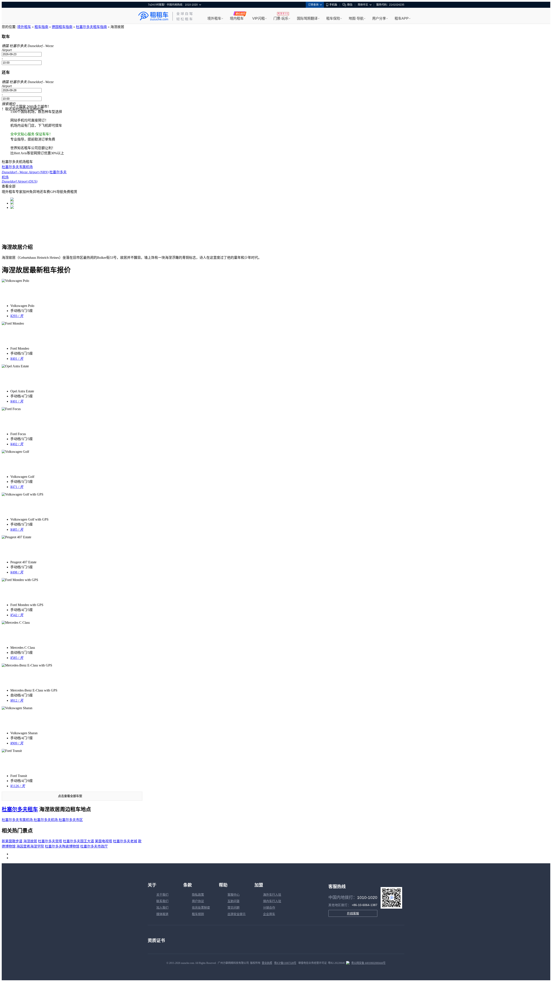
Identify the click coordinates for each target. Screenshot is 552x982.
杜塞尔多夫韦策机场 (18, 820)
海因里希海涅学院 (30, 846)
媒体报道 (162, 914)
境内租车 (237, 18)
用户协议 (198, 901)
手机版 (333, 4)
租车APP (402, 18)
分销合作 (269, 907)
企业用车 (269, 914)
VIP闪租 (258, 18)
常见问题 (233, 907)
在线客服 (353, 913)
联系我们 (162, 901)
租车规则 (198, 914)
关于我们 (162, 894)
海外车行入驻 (272, 894)
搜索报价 (9, 104)
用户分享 (379, 18)
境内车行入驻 (272, 901)
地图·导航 (356, 18)
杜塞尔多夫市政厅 (94, 846)
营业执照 (267, 963)
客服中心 (233, 894)
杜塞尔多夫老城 (125, 841)
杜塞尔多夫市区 (71, 820)
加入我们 (162, 907)
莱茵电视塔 (103, 841)
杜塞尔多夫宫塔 (50, 841)
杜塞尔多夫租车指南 (91, 27)
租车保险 (333, 18)
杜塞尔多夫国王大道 (78, 841)
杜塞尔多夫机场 (46, 820)
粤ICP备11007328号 (285, 963)
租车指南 (41, 27)
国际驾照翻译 (307, 18)
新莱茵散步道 (12, 841)
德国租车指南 (62, 27)
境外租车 (214, 18)
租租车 (153, 16)
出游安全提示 (236, 914)
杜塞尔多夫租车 (20, 809)
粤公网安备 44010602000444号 (368, 963)
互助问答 (233, 901)
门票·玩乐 (280, 18)
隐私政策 (198, 894)
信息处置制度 (201, 907)
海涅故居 (30, 841)
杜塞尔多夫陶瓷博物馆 (62, 846)
